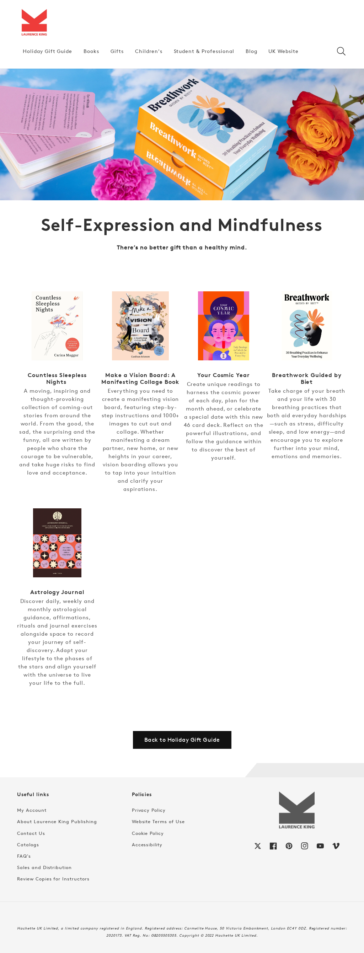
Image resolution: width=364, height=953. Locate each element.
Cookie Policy (148, 833)
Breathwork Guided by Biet (306, 378)
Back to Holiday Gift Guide (182, 739)
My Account (32, 810)
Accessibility (147, 844)
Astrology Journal (57, 592)
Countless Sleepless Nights (57, 378)
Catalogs (28, 844)
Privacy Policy (149, 810)
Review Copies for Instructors (53, 878)
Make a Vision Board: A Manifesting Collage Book (140, 378)
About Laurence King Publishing (57, 821)
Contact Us (31, 833)
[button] (341, 51)
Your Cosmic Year (223, 375)
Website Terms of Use (158, 821)
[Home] (34, 23)
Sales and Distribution (44, 867)
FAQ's (24, 856)
